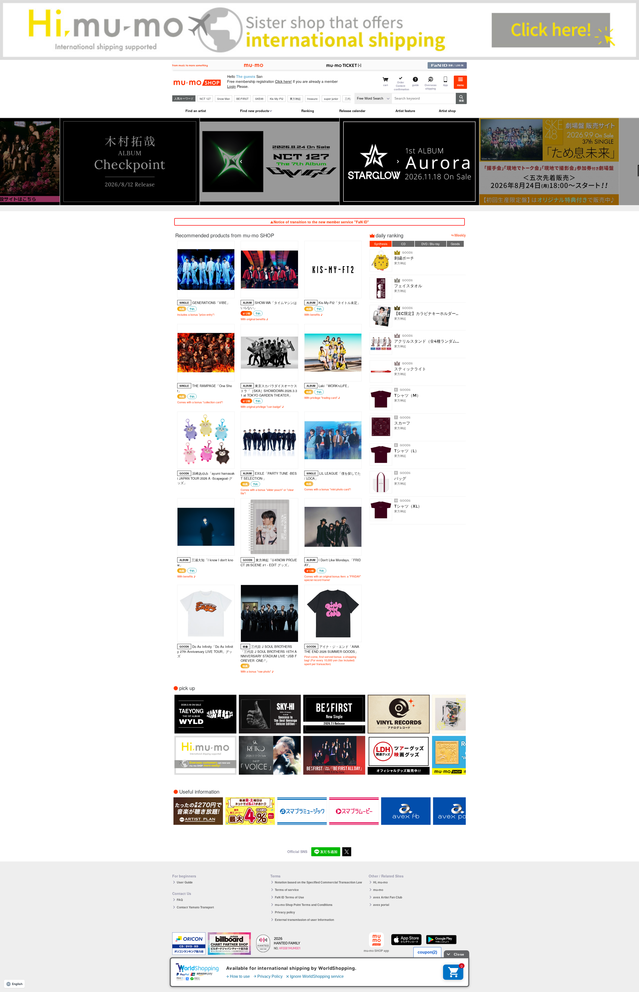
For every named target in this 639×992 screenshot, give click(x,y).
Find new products (254, 110)
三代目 (349, 99)
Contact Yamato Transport (195, 907)
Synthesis (380, 244)
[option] (140, 161)
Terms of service (287, 889)
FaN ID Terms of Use (289, 897)
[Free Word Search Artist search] (373, 98)
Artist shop (447, 110)
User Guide (185, 882)
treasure (312, 99)
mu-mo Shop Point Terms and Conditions (303, 904)
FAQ (180, 899)
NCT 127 (205, 99)
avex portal (381, 904)
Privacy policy (285, 912)
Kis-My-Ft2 (276, 99)
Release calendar (352, 110)
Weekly (460, 235)
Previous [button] (241, 161)
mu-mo (378, 889)
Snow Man (223, 99)
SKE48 (259, 99)
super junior (331, 99)
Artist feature (405, 110)
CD (403, 244)
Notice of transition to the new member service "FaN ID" (321, 221)
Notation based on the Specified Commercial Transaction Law (318, 882)
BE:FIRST (242, 99)
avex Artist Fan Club (387, 897)
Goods (455, 244)
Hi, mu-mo (380, 882)
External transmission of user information (304, 919)
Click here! (283, 81)
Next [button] (398, 161)
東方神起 (295, 99)
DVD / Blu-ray (430, 244)
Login (231, 86)
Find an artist (195, 110)
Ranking (307, 110)
